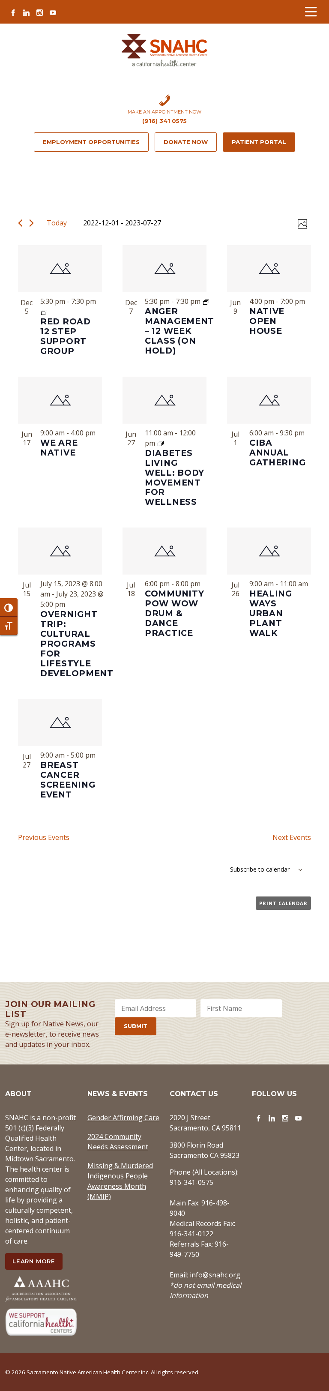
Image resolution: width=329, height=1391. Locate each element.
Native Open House (266, 321)
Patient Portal (259, 141)
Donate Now (186, 141)
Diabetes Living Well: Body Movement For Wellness (174, 477)
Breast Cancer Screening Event (67, 780)
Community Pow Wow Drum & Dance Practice (174, 613)
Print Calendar (283, 903)
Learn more (33, 1261)
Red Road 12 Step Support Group (65, 336)
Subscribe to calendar (260, 869)
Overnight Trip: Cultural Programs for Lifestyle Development (77, 643)
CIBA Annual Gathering (277, 453)
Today (57, 223)
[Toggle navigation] (311, 12)
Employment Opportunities (91, 141)
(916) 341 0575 (164, 120)
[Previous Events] (20, 223)
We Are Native (59, 448)
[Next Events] (31, 223)
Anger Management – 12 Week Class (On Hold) (179, 331)
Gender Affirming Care (123, 1117)
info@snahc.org (215, 1275)
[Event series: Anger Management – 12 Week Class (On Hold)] (206, 301)
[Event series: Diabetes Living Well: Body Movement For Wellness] (161, 443)
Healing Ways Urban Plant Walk (270, 613)
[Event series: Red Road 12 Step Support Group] (44, 311)
